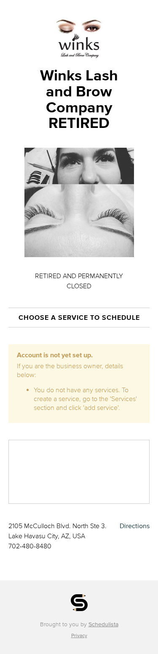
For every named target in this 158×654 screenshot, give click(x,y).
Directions (135, 525)
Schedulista (103, 624)
